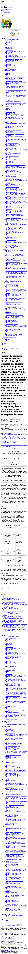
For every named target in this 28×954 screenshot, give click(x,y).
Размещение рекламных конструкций (15, 260)
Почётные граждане (11, 53)
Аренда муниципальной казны (13, 254)
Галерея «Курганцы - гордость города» (15, 56)
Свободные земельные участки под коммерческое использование (15, 277)
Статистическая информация (13, 153)
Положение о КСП (11, 159)
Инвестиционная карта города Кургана (16, 296)
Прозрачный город (11, 65)
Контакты (8, 154)
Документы (6, 175)
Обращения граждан (8, 318)
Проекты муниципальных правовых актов (16, 132)
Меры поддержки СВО (12, 231)
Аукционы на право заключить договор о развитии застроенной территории (16, 271)
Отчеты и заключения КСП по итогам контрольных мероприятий (15, 165)
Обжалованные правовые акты (14, 179)
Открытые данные (7, 333)
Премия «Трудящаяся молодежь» (14, 59)
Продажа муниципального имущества (15, 253)
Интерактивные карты (11, 335)
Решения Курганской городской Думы (15, 115)
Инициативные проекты (12, 69)
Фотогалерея (9, 61)
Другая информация (11, 240)
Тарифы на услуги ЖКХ (12, 190)
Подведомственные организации (14, 130)
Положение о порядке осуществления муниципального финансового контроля (16, 168)
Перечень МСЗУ (10, 247)
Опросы (8, 68)
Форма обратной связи (11, 313)
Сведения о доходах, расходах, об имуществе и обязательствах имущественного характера (14, 87)
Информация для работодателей (14, 81)
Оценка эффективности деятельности (15, 136)
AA (1, 5)
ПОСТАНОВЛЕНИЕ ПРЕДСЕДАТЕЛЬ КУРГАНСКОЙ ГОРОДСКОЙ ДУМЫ (16, 200)
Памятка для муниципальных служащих (16, 103)
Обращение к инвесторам (12, 286)
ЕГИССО (8, 157)
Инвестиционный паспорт (12, 295)
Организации (9, 48)
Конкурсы (8, 74)
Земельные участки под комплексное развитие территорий (15, 279)
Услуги (5, 216)
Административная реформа (13, 144)
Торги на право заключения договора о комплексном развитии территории (15, 274)
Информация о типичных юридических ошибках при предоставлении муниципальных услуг (16, 244)
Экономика (9, 46)
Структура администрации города (14, 126)
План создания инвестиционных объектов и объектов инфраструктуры (16, 299)
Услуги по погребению (12, 246)
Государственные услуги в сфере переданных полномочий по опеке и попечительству (15, 228)
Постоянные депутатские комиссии (15, 114)
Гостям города (9, 52)
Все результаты (4, 18)
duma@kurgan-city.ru (9, 938)
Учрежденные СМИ (11, 148)
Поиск (5, 338)
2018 (4, 352)
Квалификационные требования (14, 78)
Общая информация (11, 41)
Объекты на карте (10, 131)
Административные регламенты (14, 189)
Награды (8, 64)
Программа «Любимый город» (13, 57)
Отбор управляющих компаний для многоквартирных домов (15, 256)
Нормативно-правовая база (13, 329)
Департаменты (9, 128)
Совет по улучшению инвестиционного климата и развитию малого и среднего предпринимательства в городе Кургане (16, 289)
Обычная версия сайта (6, 9)
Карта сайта (9, 340)
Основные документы (11, 188)
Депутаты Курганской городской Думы (16, 110)
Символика (9, 44)
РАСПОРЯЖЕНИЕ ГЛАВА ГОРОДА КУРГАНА (15, 624)
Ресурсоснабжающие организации (14, 315)
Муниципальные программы (13, 184)
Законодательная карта (11, 330)
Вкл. (8, 7)
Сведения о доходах (11, 170)
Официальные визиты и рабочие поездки (16, 149)
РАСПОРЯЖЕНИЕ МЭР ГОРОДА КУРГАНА (14, 625)
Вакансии (8, 73)
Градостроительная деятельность (14, 51)
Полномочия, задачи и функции (14, 141)
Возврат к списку (5, 588)
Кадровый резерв (10, 72)
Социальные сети (10, 331)
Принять (25, 948)
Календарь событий (11, 66)
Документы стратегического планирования (13, 182)
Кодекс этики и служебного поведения (15, 174)
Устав (7, 43)
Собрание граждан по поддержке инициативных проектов (14, 119)
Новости (8, 108)
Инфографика (9, 47)
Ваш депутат (9, 109)
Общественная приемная (12, 156)
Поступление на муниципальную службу (16, 77)
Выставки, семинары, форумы (13, 308)
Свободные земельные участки (14, 281)
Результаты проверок (11, 145)
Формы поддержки (11, 307)
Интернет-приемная (11, 117)
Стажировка (9, 75)
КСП (4, 158)
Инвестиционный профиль (13, 317)
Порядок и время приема (12, 321)
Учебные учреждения (11, 84)
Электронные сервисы (11, 237)
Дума (4, 105)
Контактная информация (12, 83)
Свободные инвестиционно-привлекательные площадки (13, 305)
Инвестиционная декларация (13, 294)
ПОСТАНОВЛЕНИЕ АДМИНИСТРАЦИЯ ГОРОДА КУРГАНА (16, 193)
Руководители (9, 127)
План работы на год (11, 163)
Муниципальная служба (9, 70)
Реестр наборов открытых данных (14, 334)
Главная (5, 343)
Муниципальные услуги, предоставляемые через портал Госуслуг (16, 222)
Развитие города (10, 50)
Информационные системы (13, 147)
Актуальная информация (12, 39)
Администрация (7, 125)
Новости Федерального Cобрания (14, 104)
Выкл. (11, 7)
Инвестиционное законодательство (15, 300)
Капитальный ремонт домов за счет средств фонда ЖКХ (15, 258)
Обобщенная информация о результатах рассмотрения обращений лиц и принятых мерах (16, 327)
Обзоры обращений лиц (12, 324)
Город (4, 38)
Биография (9, 122)
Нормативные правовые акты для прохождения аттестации (14, 186)
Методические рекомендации (13, 101)
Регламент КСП (10, 162)
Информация (6, 12)
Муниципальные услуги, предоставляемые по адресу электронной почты (16, 220)
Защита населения (10, 137)
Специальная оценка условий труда (15, 172)
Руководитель (9, 161)
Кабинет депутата (10, 112)
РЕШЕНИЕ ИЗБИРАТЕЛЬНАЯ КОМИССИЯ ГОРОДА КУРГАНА (15, 215)
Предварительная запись (12, 238)
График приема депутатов (12, 113)
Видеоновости (9, 62)
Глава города (6, 121)
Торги (4, 249)
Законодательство (10, 79)
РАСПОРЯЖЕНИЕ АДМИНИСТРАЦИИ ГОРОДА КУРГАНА (16, 203)
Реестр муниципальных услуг (13, 218)
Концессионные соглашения (13, 262)
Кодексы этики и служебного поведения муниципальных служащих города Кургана (16, 91)
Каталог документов (11, 176)
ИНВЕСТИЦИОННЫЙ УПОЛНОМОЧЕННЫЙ (12, 284)
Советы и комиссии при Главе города (15, 123)
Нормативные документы (12, 171)
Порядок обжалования (11, 178)
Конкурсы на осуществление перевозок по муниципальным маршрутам (16, 264)
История (8, 42)
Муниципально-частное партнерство (15, 316)
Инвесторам (6, 282)
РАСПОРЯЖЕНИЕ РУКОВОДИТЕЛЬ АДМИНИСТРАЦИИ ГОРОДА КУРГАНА (15, 211)
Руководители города (11, 55)
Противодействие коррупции (13, 60)
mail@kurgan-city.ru (8, 933)
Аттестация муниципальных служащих (16, 82)
